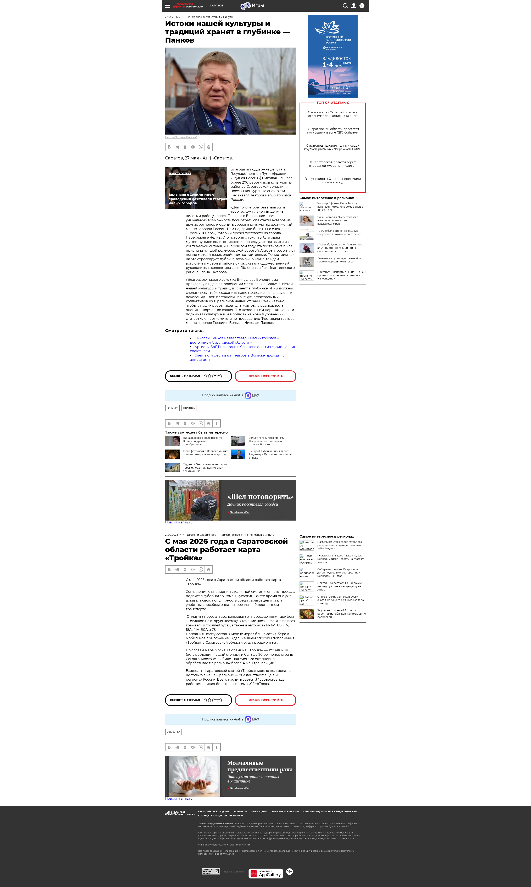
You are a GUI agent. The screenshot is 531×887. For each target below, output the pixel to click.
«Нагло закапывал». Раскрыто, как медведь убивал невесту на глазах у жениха (340, 559)
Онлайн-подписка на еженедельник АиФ (330, 811)
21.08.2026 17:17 (174, 534)
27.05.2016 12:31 (174, 16)
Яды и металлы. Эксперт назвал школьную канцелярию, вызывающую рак (337, 220)
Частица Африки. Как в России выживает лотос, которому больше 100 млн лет (340, 207)
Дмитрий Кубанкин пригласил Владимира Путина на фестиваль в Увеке (270, 454)
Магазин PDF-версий (285, 811)
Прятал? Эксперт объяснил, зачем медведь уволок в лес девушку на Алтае (339, 586)
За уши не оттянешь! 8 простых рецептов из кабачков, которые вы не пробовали (341, 614)
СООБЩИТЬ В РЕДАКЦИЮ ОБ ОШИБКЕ (221, 815)
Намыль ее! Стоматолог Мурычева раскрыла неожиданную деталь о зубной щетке (339, 545)
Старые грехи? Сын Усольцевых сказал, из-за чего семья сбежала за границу (340, 600)
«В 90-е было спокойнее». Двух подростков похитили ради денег (339, 232)
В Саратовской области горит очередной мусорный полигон (332, 164)
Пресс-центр (259, 811)
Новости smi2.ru (179, 522)
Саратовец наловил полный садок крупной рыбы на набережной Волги (332, 147)
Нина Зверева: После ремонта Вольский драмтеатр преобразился (202, 441)
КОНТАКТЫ (240, 811)
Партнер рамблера (234, 871)
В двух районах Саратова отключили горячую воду (333, 180)
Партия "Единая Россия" (181, 137)
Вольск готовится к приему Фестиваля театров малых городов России (266, 441)
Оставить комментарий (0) (265, 376)
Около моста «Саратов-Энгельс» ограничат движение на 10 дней (332, 114)
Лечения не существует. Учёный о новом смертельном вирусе (339, 260)
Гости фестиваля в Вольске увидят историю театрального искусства (205, 453)
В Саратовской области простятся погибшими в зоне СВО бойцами (333, 130)
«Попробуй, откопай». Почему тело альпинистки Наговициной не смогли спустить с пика (340, 248)
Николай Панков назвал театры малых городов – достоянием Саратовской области (234, 340)
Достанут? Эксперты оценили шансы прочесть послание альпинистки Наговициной (341, 275)
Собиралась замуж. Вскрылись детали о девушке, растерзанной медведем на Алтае (338, 572)
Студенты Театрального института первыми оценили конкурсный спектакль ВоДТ (205, 468)
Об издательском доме (213, 811)
